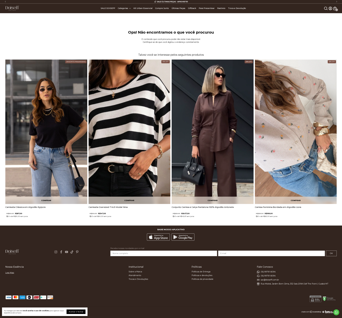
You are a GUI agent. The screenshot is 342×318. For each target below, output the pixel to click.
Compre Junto (162, 8)
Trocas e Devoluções (138, 279)
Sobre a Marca (135, 271)
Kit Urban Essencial (142, 8)
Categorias (123, 8)
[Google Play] (183, 237)
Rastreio (221, 8)
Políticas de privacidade (202, 279)
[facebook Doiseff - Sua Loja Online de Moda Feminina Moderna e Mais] (61, 252)
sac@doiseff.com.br (270, 280)
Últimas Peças (178, 8)
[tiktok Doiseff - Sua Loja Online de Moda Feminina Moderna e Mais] (72, 252)
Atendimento (135, 275)
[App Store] (158, 237)
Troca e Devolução (237, 8)
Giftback (192, 8)
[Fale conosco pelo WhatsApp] (336, 312)
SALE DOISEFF (108, 8)
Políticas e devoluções (202, 275)
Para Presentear (207, 8)
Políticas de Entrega (201, 271)
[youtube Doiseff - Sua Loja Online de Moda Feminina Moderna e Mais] (66, 252)
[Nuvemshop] (311, 313)
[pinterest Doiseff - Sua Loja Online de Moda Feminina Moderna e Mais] (77, 252)
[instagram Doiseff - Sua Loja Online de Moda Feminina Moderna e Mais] (56, 252)
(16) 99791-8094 (268, 272)
